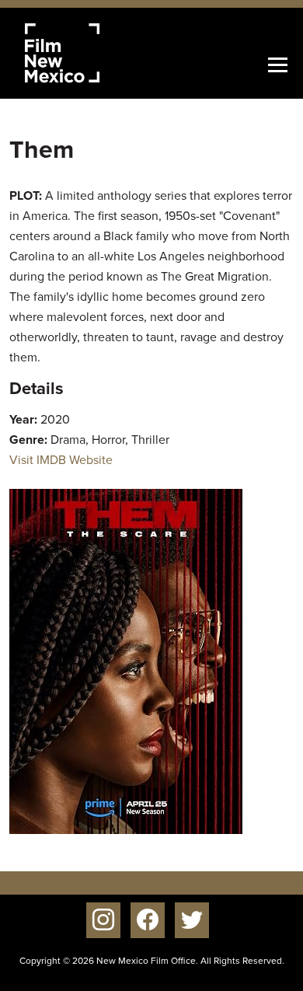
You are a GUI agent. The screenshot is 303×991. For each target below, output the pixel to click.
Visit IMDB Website (61, 460)
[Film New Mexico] (83, 53)
